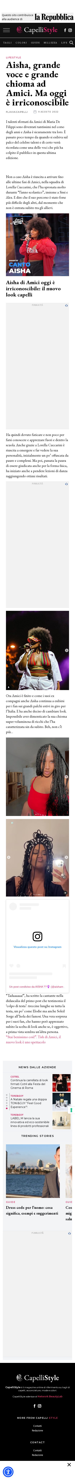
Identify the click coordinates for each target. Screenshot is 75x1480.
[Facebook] (65, 30)
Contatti (37, 1426)
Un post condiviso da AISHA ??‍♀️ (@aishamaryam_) (41, 986)
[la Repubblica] (54, 17)
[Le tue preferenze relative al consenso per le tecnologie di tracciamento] (71, 1110)
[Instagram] (70, 30)
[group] (7, 42)
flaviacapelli (17, 111)
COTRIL (15, 1077)
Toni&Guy (17, 1095)
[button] (7, 1095)
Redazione (37, 1430)
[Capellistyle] (37, 30)
